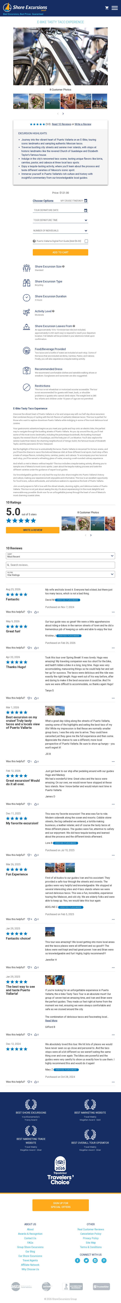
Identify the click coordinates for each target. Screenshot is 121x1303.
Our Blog (30, 1251)
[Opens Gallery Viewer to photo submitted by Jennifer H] (99, 101)
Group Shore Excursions (30, 1247)
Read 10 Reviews (61, 124)
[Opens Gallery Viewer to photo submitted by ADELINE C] (52, 101)
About (30, 1229)
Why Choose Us (30, 1269)
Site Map (91, 1242)
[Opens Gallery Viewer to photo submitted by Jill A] (20, 101)
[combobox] (60, 556)
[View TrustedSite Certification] (101, 1286)
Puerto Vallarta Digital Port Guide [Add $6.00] (59, 241)
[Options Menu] (113, 612)
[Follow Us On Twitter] (86, 1260)
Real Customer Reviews (91, 1229)
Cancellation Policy (90, 1233)
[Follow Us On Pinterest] (104, 1260)
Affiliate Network (30, 1264)
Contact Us (30, 1238)
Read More (51, 1020)
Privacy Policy (91, 1238)
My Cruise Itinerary (72, 201)
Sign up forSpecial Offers (61, 1205)
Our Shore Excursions (30, 1256)
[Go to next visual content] (63, 113)
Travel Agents (30, 1260)
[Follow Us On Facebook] (77, 1260)
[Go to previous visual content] (57, 113)
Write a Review (83, 124)
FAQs (30, 1242)
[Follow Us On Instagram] (95, 1260)
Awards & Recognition (30, 1233)
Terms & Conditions (91, 1247)
